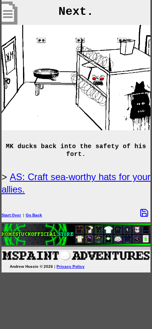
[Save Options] (144, 213)
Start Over (11, 215)
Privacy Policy (71, 266)
